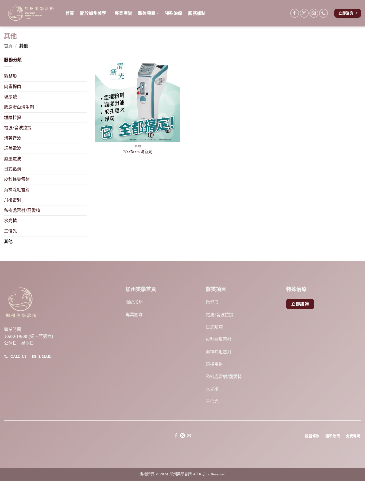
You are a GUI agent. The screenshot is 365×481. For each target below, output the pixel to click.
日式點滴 (12, 169)
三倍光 (10, 231)
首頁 (69, 13)
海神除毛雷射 (17, 189)
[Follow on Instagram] (304, 13)
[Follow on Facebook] (294, 13)
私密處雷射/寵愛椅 (22, 210)
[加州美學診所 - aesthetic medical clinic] (30, 13)
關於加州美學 (94, 13)
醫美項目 (146, 13)
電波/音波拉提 (18, 127)
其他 (8, 241)
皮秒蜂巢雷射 (17, 179)
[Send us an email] (313, 13)
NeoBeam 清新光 (137, 151)
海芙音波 (12, 138)
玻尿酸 (10, 97)
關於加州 (134, 302)
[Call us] (323, 13)
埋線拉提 (12, 117)
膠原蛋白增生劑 (19, 107)
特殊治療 (173, 13)
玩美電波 (12, 148)
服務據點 (196, 13)
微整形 (10, 76)
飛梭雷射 (12, 200)
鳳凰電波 (12, 158)
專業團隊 (123, 13)
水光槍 (10, 220)
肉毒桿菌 (12, 86)
